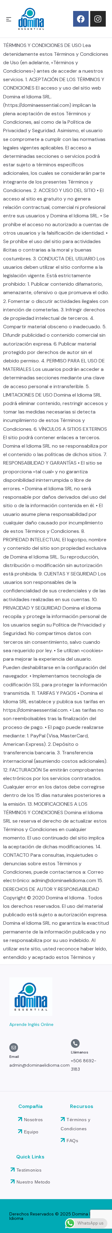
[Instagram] (98, 19)
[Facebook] (81, 19)
